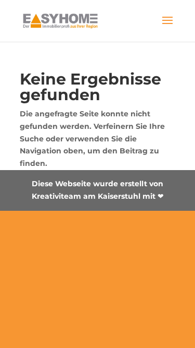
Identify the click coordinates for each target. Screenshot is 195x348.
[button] (167, 27)
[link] (61, 20)
